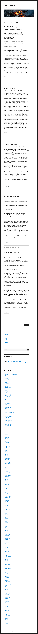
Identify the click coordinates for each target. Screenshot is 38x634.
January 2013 (7, 594)
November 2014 (7, 567)
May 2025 (6, 439)
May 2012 (6, 605)
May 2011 (6, 620)
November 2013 (7, 581)
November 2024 (8, 446)
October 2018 (7, 525)
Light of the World (13, 191)
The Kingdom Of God (8, 415)
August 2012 (7, 601)
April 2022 (6, 481)
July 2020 (6, 501)
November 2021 (7, 487)
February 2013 (7, 593)
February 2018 (7, 534)
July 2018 (6, 527)
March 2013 (7, 592)
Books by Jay (7, 334)
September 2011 (7, 615)
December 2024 (7, 445)
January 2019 (7, 521)
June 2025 (6, 438)
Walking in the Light (10, 144)
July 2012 (6, 602)
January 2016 (7, 551)
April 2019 (6, 517)
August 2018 (7, 526)
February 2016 (7, 550)
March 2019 (7, 518)
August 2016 (7, 542)
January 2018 (7, 535)
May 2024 (6, 454)
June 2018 (6, 529)
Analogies (6, 377)
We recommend (7, 341)
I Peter (6, 404)
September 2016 (8, 540)
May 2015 (6, 560)
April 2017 (6, 536)
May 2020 (6, 504)
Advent (6, 375)
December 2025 (7, 434)
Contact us (7, 335)
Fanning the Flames (10, 6)
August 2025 (7, 437)
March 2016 (7, 548)
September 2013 (8, 584)
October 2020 (7, 497)
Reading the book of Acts (19, 358)
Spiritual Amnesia (16, 360)
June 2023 (6, 467)
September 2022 (8, 475)
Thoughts (17, 191)
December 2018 (7, 522)
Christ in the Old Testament (10, 379)
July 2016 (6, 543)
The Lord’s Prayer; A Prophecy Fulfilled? (14, 361)
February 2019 (7, 519)
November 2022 (8, 472)
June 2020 (6, 502)
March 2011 (7, 623)
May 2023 (6, 468)
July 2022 (6, 477)
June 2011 (6, 619)
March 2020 (7, 506)
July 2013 (6, 586)
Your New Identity (8, 425)
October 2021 (7, 488)
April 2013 (6, 590)
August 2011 (7, 616)
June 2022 (6, 479)
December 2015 (7, 552)
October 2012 (7, 598)
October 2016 (7, 539)
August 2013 (7, 585)
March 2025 (7, 442)
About (6, 338)
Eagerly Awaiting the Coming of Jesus (18, 364)
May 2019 (6, 515)
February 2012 (7, 609)
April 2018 (6, 531)
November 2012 (7, 597)
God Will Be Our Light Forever (14, 27)
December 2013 (7, 580)
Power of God (7, 405)
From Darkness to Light (11, 252)
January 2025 (7, 443)
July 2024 (6, 451)
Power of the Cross (8, 407)
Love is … (6, 399)
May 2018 (6, 530)
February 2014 (7, 577)
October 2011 (7, 614)
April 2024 (6, 455)
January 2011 (7, 626)
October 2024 (7, 447)
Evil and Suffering (8, 387)
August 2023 (7, 464)
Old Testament (7, 403)
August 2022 (7, 476)
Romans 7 (6, 408)
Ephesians (6, 386)
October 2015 (7, 555)
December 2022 (7, 471)
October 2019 (7, 509)
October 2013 (7, 582)
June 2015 (6, 559)
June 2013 (6, 588)
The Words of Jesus (8, 420)
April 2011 (6, 622)
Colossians (7, 383)
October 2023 (7, 462)
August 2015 (7, 557)
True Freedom (7, 421)
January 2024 (7, 459)
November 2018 (7, 523)
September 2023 (8, 463)
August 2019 (7, 512)
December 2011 (7, 611)
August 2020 (7, 500)
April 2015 (6, 561)
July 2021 (6, 491)
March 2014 (7, 576)
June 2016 (6, 544)
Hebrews (6, 391)
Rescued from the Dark (11, 196)
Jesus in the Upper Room (9, 395)
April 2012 (6, 606)
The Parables (7, 417)
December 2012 (7, 595)
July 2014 (6, 571)
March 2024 (7, 456)
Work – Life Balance (8, 424)
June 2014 (6, 572)
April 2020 (6, 505)
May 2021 (6, 493)
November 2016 (7, 538)
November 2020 (8, 496)
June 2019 (6, 514)
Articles (6, 339)
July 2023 (6, 466)
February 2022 (7, 484)
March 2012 (7, 607)
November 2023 (8, 460)
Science (6, 409)
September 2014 (8, 568)
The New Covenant (8, 416)
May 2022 (6, 480)
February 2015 (7, 564)
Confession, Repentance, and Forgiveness (12, 384)
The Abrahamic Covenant (9, 412)
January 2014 (7, 578)
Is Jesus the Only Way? (9, 394)
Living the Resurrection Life (10, 398)
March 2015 (7, 563)
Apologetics (7, 378)
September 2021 (8, 489)
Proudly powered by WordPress (15, 631)
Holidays (6, 392)
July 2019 (6, 513)
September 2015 (8, 556)
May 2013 (6, 589)
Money (6, 400)
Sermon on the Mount (9, 411)
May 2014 (6, 573)
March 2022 (7, 483)
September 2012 (8, 599)
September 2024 (8, 449)
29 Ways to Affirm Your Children (11, 374)
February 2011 (7, 624)
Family (6, 390)
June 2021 (6, 492)
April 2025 (6, 441)
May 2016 (6, 546)
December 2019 (7, 508)
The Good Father (8, 413)
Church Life (7, 382)
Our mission (7, 337)
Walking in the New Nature (10, 373)
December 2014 (7, 565)
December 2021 (7, 485)
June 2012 (6, 603)
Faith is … (6, 388)
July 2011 (6, 618)
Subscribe (6, 342)
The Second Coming (8, 419)
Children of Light (9, 88)
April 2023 (6, 470)
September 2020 (8, 498)
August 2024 (7, 450)
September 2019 (8, 510)
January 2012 (7, 610)
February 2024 (7, 458)
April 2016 (6, 547)
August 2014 (7, 569)
